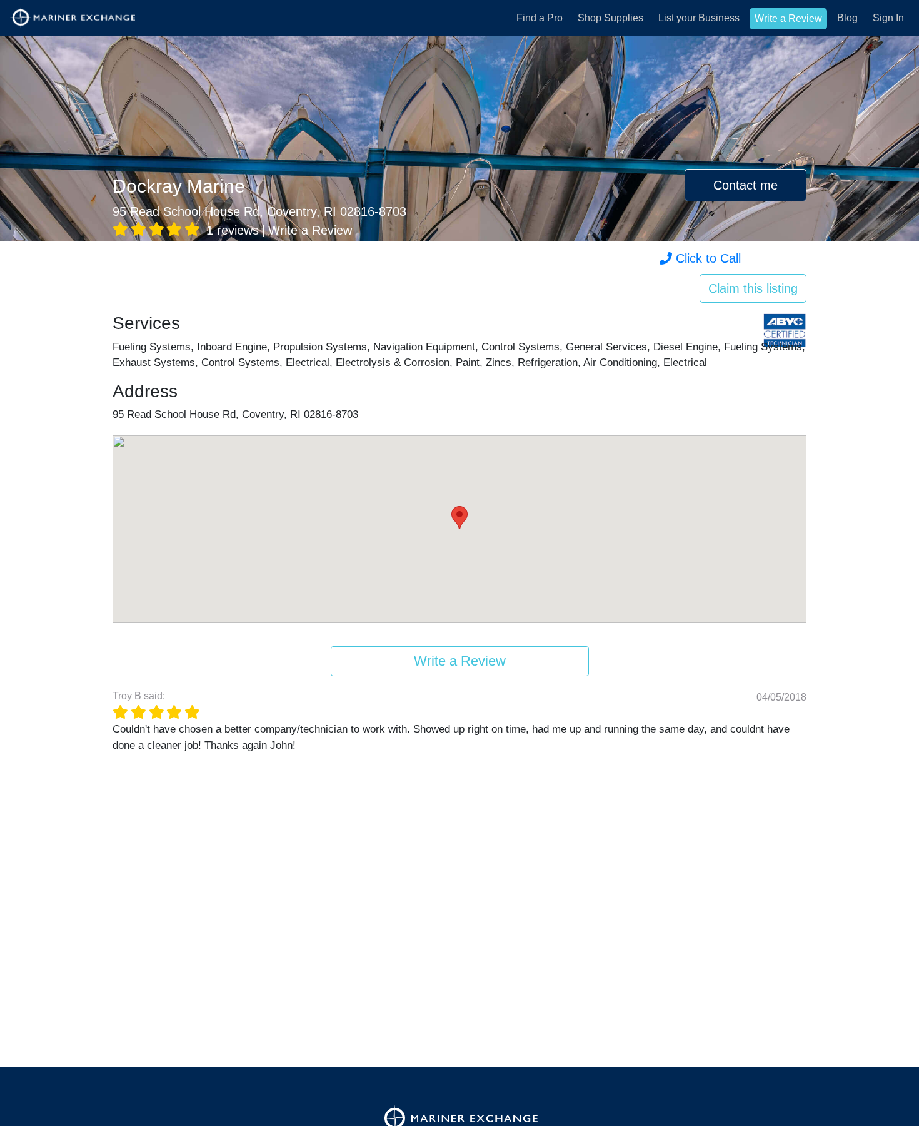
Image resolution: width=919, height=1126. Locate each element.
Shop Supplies (610, 18)
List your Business (699, 18)
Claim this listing (753, 288)
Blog (847, 18)
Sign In (888, 18)
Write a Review (788, 18)
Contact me (745, 185)
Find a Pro (539, 18)
